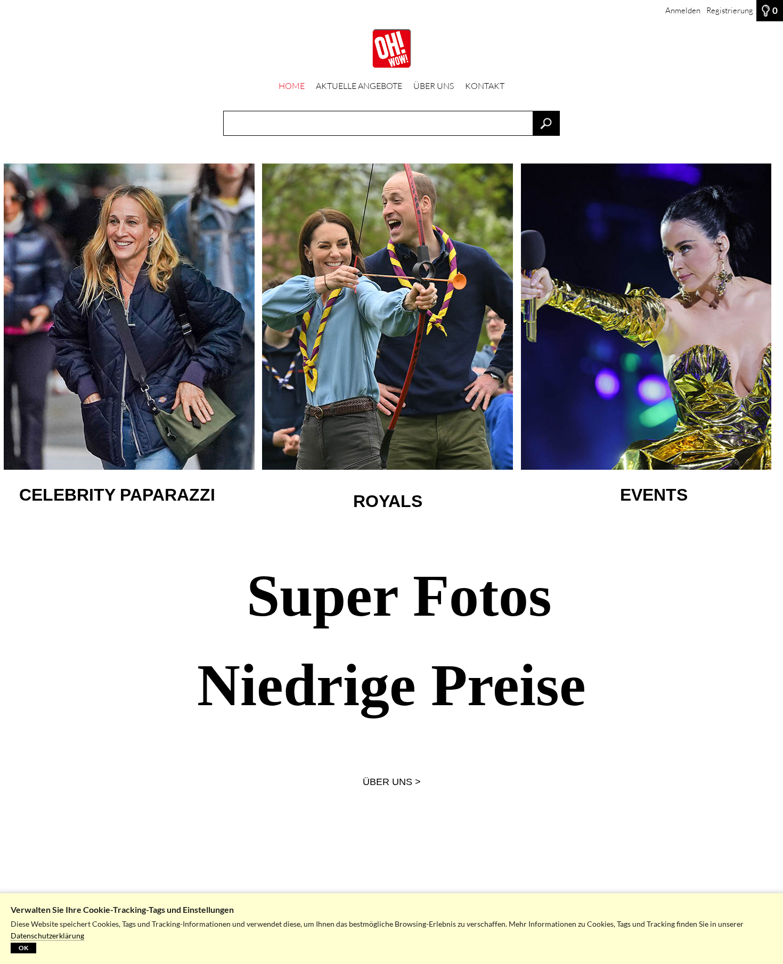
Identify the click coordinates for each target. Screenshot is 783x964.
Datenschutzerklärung (47, 935)
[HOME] (391, 48)
